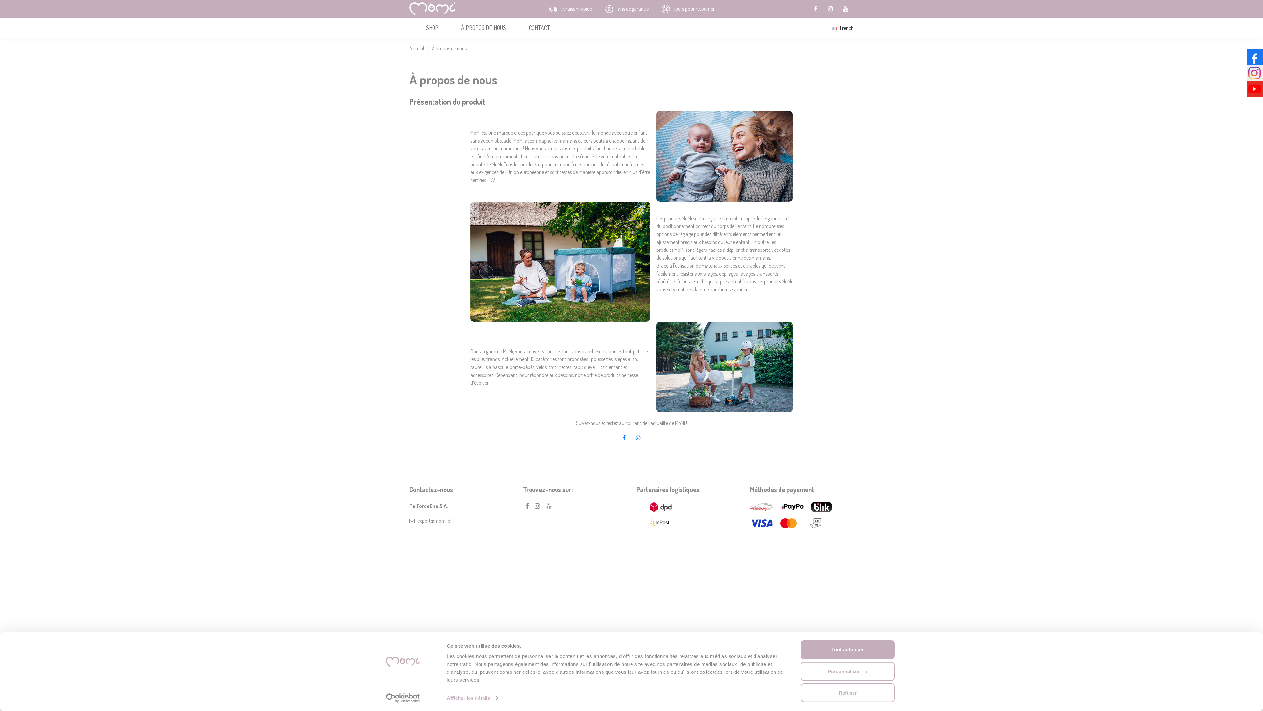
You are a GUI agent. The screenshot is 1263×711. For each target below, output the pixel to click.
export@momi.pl (434, 520)
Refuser (848, 693)
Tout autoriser (847, 649)
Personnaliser (844, 671)
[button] (432, 28)
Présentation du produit (447, 101)
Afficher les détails (468, 698)
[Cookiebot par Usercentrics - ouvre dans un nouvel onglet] (403, 698)
